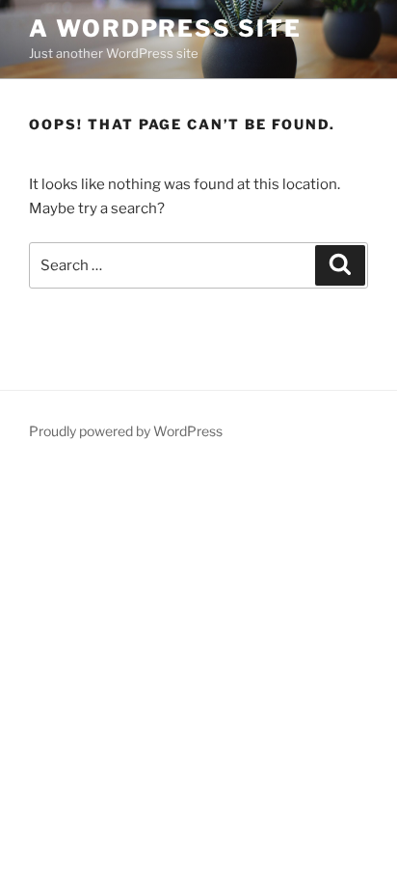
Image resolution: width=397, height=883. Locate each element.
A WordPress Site (165, 28)
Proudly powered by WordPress (126, 431)
